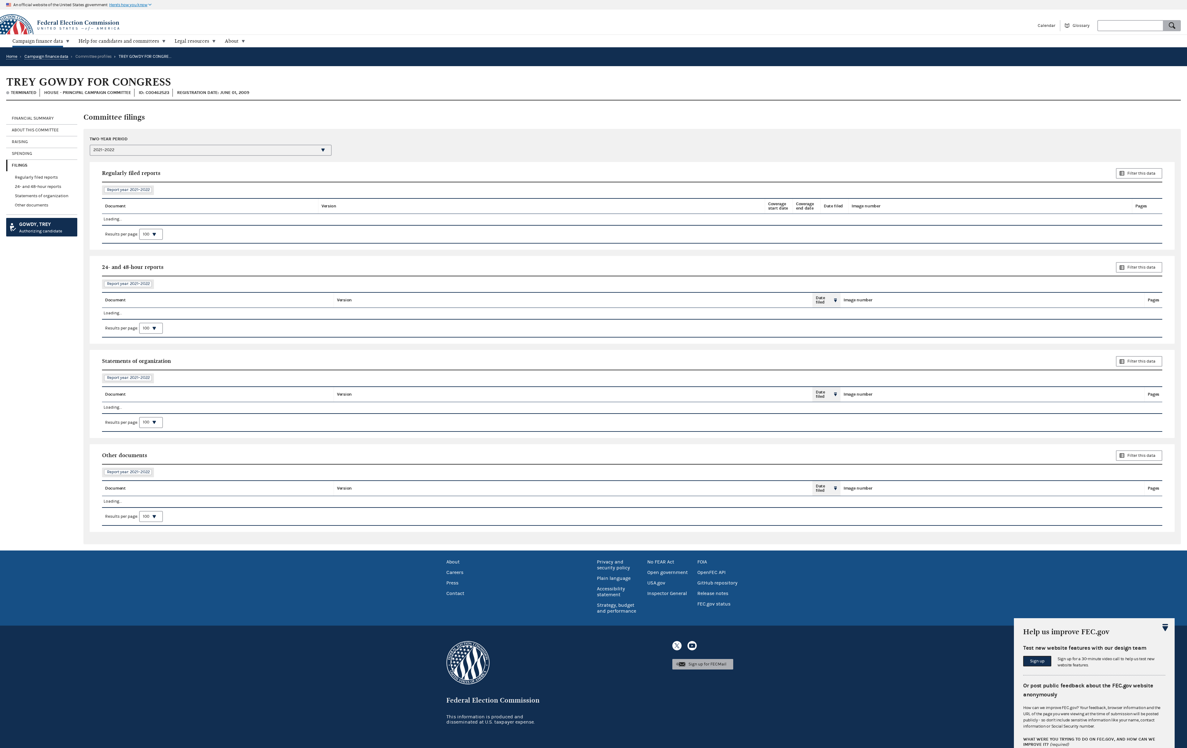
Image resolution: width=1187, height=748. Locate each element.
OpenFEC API (711, 572)
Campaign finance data (46, 56)
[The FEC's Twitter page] (677, 645)
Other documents (31, 205)
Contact (455, 593)
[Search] (1172, 25)
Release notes (712, 593)
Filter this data (1141, 173)
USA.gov (656, 583)
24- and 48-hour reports (38, 186)
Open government (667, 572)
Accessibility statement (611, 591)
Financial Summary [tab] (33, 118)
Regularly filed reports (36, 177)
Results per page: (122, 234)
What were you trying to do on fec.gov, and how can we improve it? (1089, 742)
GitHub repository (717, 583)
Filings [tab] (20, 165)
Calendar (1046, 25)
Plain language (614, 578)
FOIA (702, 562)
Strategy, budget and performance (616, 608)
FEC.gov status (713, 604)
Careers (454, 572)
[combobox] (1130, 25)
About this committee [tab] (35, 130)
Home (11, 56)
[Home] (297, 25)
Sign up (1037, 661)
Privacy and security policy (613, 565)
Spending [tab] (22, 153)
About (453, 562)
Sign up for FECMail (707, 664)
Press (452, 583)
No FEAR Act (660, 562)
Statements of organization (41, 195)
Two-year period (109, 139)
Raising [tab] (20, 141)
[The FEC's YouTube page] (692, 645)
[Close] (1165, 627)
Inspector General (667, 593)
